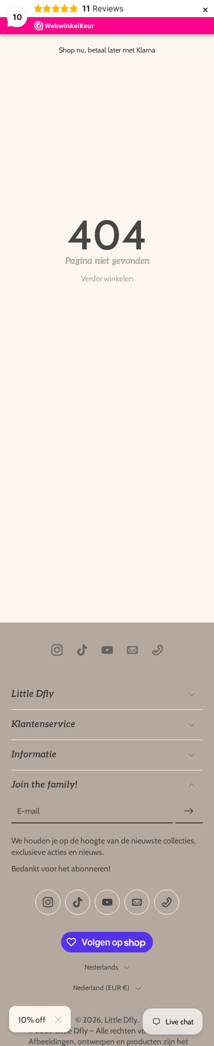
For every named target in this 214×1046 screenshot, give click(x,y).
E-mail (28, 811)
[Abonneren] (189, 811)
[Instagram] (57, 650)
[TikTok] (82, 650)
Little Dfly (121, 1019)
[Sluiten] (58, 1020)
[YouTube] (107, 650)
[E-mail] (132, 650)
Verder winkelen (107, 278)
